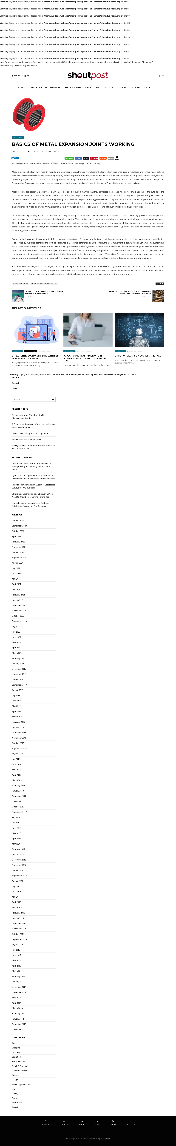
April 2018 (16, 775)
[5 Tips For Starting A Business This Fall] (139, 330)
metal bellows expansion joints (44, 284)
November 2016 (19, 865)
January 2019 (18, 727)
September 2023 (19, 526)
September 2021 (19, 558)
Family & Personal (72, 87)
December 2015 (19, 923)
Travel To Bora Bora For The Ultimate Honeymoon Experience (44, 294)
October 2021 (18, 552)
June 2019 (16, 701)
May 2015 (16, 960)
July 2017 (16, 823)
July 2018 (16, 759)
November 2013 (19, 1029)
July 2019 (16, 695)
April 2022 (16, 536)
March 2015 (17, 971)
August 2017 (17, 817)
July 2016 (16, 886)
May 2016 (16, 897)
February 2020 (18, 658)
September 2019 (19, 685)
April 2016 (16, 902)
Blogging (16, 1048)
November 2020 (19, 611)
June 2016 (16, 891)
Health (88, 87)
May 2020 (16, 642)
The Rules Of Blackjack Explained (26, 439)
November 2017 (19, 801)
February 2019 (18, 722)
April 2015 (16, 966)
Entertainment (52, 87)
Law (97, 87)
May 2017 (16, 833)
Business (22, 87)
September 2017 (19, 812)
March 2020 (17, 653)
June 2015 (16, 955)
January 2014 (18, 1019)
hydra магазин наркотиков (24, 475)
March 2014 (17, 1008)
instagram (130, 1124)
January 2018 (18, 791)
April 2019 (16, 711)
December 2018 (19, 732)
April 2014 (16, 1003)
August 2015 (17, 945)
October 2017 (18, 807)
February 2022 (18, 542)
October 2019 (18, 680)
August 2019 (17, 690)
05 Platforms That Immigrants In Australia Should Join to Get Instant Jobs (85, 358)
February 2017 (18, 849)
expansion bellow (21, 284)
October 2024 (18, 520)
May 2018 (16, 770)
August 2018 (17, 754)
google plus (64, 1124)
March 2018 (17, 780)
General (136, 87)
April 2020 (16, 648)
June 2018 (16, 764)
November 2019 (19, 674)
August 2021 (17, 563)
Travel (15, 1107)
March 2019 (17, 717)
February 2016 (18, 913)
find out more (18, 503)
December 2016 (19, 860)
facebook (45, 1124)
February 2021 (18, 595)
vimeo (97, 1124)
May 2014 (16, 998)
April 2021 (16, 584)
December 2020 (19, 605)
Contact (148, 87)
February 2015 (18, 976)
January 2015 (18, 982)
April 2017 (16, 838)
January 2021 (18, 600)
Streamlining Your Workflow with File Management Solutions (35, 357)
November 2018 (19, 738)
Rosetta (15, 484)
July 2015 (16, 950)
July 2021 (16, 568)
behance (82, 1124)
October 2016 (18, 870)
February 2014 (18, 1013)
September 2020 (19, 621)
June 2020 (16, 637)
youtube (113, 1124)
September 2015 (19, 939)
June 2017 (16, 828)
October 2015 (18, 934)
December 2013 (19, 1024)
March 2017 (17, 844)
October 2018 (18, 743)
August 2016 (17, 881)
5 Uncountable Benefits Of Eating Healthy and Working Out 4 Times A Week (31, 466)
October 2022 (18, 531)
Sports (15, 1098)
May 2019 (16, 706)
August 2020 (17, 626)
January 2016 (18, 918)
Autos (14, 1043)
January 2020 (18, 664)
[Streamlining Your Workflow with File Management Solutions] (36, 330)
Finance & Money (19, 1071)
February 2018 (18, 785)
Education (36, 87)
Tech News (121, 87)
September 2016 (19, 876)
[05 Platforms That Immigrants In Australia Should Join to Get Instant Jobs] (88, 330)
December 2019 (19, 669)
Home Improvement (21, 1084)
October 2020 (18, 616)
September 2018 (19, 748)
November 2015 (19, 929)
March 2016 (17, 907)
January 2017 (18, 854)
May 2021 (16, 579)
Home (14, 388)
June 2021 (16, 573)
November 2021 (19, 547)
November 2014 (19, 992)
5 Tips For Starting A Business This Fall (138, 356)
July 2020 (16, 632)
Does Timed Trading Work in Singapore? (30, 433)
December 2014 (19, 987)
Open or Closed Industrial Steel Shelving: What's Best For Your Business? (130, 294)
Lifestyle (106, 87)
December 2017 (19, 796)
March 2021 (17, 589)
